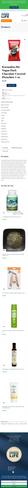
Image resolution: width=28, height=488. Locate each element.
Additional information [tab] (16, 147)
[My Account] (24, 15)
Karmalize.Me (8, 98)
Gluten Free (3, 123)
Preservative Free (5, 142)
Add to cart (11, 85)
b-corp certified (4, 107)
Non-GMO (17, 95)
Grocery (8, 93)
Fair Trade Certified (5, 110)
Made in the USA (11, 95)
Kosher (6, 95)
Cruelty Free (4, 131)
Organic (20, 95)
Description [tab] (5, 147)
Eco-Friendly (4, 112)
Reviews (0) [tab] (5, 151)
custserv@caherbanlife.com (14, 442)
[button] (24, 20)
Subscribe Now (14, 7)
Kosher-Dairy (4, 139)
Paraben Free (4, 134)
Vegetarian (4, 97)
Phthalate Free (4, 136)
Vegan (23, 95)
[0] (26, 15)
